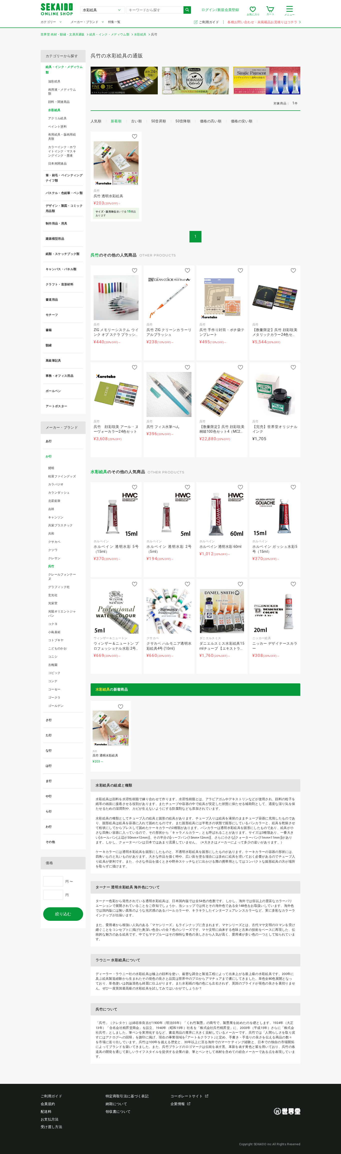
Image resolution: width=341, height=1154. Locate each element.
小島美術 (54, 632)
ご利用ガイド (209, 22)
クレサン (54, 558)
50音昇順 (158, 121)
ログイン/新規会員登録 (220, 10)
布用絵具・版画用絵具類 (62, 137)
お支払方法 (50, 1119)
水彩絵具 (99, 471)
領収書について (118, 1112)
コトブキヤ (56, 640)
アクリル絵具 (57, 118)
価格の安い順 (241, 121)
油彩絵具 (54, 81)
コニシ (52, 656)
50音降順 (182, 121)
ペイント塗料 (57, 126)
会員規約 (48, 1104)
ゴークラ (54, 697)
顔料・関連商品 (59, 102)
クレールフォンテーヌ (62, 576)
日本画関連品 (57, 163)
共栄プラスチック (60, 525)
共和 (51, 533)
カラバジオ (56, 484)
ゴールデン (56, 706)
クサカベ (54, 542)
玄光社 (52, 595)
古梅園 (52, 665)
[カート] (270, 11)
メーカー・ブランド (84, 22)
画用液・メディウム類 (62, 92)
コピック (54, 673)
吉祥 (51, 509)
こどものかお (57, 648)
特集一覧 (114, 22)
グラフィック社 (59, 587)
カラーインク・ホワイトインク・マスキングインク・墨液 (62, 151)
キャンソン (56, 517)
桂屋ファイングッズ (62, 476)
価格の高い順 (210, 121)
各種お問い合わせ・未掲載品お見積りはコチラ (262, 22)
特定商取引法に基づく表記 (127, 1096)
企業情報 (177, 1104)
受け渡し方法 (51, 1127)
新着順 (116, 121)
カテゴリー (48, 22)
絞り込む (63, 914)
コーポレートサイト (186, 1096)
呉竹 (95, 255)
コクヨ (52, 624)
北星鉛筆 (54, 501)
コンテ (52, 681)
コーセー (54, 689)
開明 (51, 468)
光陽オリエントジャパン (62, 613)
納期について (116, 1104)
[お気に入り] (253, 11)
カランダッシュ (59, 492)
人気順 (96, 121)
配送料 (46, 1112)
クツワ (52, 550)
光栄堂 (52, 603)
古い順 (136, 121)
